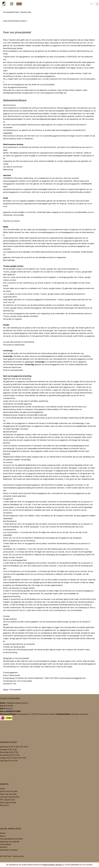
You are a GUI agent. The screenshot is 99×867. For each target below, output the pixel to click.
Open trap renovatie (8, 794)
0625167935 (8, 706)
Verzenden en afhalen (9, 850)
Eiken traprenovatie (8, 803)
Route (19, 4)
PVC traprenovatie (7, 800)
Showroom (4, 805)
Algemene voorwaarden (10, 842)
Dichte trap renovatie (8, 791)
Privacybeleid (5, 844)
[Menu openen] (97, 3)
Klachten (3, 847)
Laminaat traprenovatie (9, 797)
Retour (3, 836)
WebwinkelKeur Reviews (52, 865)
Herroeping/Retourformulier (11, 839)
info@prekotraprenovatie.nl (16, 703)
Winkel (2, 833)
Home (5, 690)
